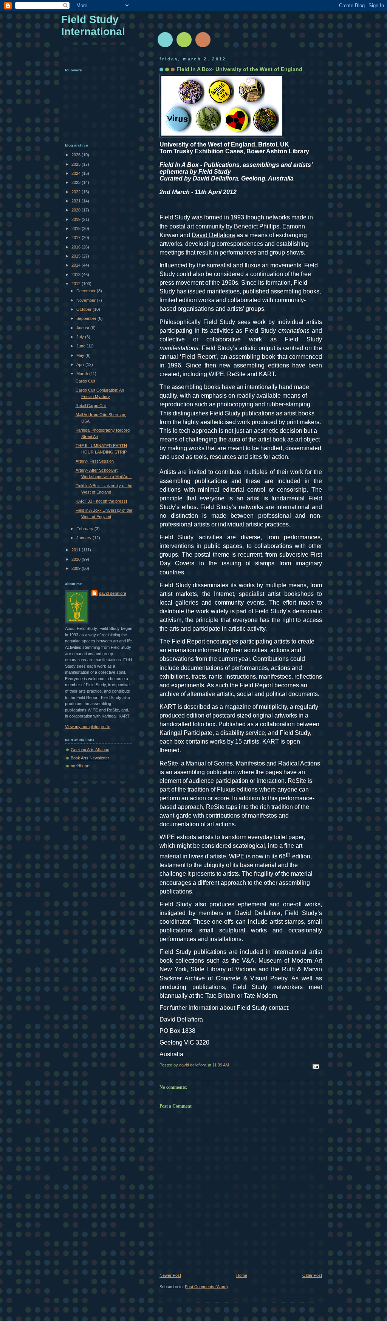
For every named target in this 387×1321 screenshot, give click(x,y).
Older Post (312, 1275)
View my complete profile (87, 726)
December (86, 291)
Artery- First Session (95, 461)
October (84, 309)
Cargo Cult (85, 381)
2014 (76, 265)
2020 (76, 210)
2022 (76, 192)
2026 (76, 155)
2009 (76, 568)
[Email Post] (315, 1066)
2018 (76, 228)
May (80, 355)
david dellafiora (112, 593)
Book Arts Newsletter (90, 758)
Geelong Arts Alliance (90, 749)
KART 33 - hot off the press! (101, 501)
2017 (76, 237)
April (80, 364)
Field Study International (93, 25)
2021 (76, 201)
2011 (76, 550)
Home (241, 1275)
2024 (76, 173)
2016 (76, 247)
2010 (76, 559)
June (81, 346)
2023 (76, 182)
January (84, 537)
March (82, 373)
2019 (76, 219)
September (87, 318)
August (83, 328)
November (86, 300)
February (85, 528)
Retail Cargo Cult (91, 405)
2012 (76, 283)
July (80, 337)
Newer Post (170, 1275)
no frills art (80, 766)
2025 (76, 164)
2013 (76, 274)
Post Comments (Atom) (206, 1286)
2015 (76, 256)
